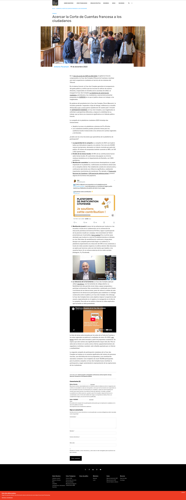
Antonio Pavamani (61, 67)
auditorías (82, 97)
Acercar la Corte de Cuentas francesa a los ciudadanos (71, 8)
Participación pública (86, 376)
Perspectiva (78, 376)
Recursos (122, 476)
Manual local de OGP (111, 480)
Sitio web (72, 443)
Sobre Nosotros (56, 476)
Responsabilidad (69, 482)
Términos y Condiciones (7, 497)
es (132, 3)
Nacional (72, 376)
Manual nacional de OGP (112, 478)
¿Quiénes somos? (56, 478)
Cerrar (183, 492)
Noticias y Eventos (56, 480)
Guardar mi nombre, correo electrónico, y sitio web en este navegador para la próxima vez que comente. (92, 451)
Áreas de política (83, 476)
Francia (54, 13)
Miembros (95, 476)
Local (94, 480)
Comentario (73, 417)
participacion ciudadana (79, 110)
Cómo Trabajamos (70, 476)
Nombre (72, 431)
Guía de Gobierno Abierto (112, 482)
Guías (108, 476)
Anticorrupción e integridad (85, 374)
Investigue (122, 480)
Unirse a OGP (69, 478)
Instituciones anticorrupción (100, 374)
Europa (110, 374)
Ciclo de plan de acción (71, 480)
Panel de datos (123, 478)
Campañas (54, 483)
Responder (92, 384)
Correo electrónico (75, 437)
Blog (53, 8)
